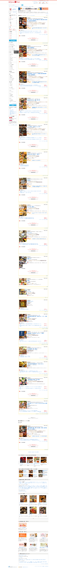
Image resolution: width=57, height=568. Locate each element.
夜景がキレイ (32, 487)
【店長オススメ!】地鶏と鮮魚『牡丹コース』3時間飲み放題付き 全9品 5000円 (29, 439)
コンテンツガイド (39, 1)
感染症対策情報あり (12, 72)
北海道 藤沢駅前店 (30, 47)
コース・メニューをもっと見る (43, 34)
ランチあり (11, 68)
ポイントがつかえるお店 (12, 49)
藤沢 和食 (34, 559)
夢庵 (29, 562)
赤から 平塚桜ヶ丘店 (43, 463)
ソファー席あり (12, 79)
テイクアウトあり (12, 69)
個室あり (11, 75)
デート (10, 55)
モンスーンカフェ (39, 562)
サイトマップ (36, 566)
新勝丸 (28, 280)
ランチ (14, 28)
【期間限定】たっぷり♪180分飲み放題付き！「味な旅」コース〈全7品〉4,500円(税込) (30, 58)
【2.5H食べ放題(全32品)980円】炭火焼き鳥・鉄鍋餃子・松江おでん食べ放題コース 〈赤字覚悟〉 (30, 31)
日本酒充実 (11, 94)
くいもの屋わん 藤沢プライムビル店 (33, 126)
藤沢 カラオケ (30, 559)
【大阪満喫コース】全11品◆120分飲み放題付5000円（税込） (27, 217)
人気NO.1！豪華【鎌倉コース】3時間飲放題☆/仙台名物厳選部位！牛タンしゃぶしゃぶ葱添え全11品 (31, 138)
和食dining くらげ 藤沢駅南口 (45, 328)
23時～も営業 (21, 487)
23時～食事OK (25, 487)
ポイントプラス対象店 (12, 50)
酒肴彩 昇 (29, 258)
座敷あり (11, 77)
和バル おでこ (29, 232)
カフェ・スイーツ (22, 483)
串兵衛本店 (20, 514)
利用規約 (43, 566)
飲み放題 (11, 65)
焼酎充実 (11, 95)
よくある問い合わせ (35, 1)
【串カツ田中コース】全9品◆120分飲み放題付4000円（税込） (27, 218)
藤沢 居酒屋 (20, 559)
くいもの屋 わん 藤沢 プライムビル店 (44, 149)
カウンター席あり (12, 78)
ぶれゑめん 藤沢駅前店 (46, 95)
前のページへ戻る (11, 6)
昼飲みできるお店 (45, 474)
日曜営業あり (11, 100)
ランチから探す (20, 557)
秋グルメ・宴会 (11, 109)
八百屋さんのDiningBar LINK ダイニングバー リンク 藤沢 (37, 464)
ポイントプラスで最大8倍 (23, 527)
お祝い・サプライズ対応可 (13, 101)
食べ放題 (11, 66)
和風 (31, 6)
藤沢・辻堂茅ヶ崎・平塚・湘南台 (23, 6)
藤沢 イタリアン (24, 559)
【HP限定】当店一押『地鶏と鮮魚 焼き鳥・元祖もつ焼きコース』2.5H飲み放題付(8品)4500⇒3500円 (30, 33)
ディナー (11, 28)
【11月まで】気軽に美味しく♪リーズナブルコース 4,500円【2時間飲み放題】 (29, 410)
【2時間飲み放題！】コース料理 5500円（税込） (25, 192)
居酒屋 (29, 6)
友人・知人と (11, 53)
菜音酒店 (28, 180)
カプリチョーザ (21, 562)
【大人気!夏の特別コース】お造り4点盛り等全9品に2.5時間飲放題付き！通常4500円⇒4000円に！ (30, 139)
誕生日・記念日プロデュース (13, 112)
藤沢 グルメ (27, 6)
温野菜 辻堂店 (30, 514)
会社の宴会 (11, 58)
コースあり (11, 67)
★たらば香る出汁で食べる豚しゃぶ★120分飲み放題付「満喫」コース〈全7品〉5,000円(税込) (30, 59)
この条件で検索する (12, 40)
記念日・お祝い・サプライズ (13, 57)
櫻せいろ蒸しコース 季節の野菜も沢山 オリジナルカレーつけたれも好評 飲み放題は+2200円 (31, 387)
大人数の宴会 (11, 60)
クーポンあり (11, 91)
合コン (10, 61)
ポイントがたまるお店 (12, 48)
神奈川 (18, 6)
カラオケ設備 (40, 487)
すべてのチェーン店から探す (44, 563)
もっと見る (47, 13)
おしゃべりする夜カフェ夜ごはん (25, 474)
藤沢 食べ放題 (40, 559)
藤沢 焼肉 (27, 559)
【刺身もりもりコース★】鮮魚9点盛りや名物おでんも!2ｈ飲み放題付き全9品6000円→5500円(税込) (30, 111)
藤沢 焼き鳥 (44, 559)
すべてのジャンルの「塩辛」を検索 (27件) (31, 15)
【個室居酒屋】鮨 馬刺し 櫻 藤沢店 (33, 379)
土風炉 (36, 562)
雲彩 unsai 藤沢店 (46, 449)
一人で (10, 56)
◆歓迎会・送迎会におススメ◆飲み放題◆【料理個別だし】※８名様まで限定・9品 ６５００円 (30, 324)
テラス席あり (11, 80)
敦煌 (34, 562)
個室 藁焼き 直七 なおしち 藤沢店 (45, 344)
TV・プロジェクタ (37, 487)
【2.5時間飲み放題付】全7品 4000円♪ (24, 309)
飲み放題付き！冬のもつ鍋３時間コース (36, 160)
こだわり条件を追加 (13, 103)
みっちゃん (29, 291)
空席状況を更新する (33, 92)
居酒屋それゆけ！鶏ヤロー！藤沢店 (33, 154)
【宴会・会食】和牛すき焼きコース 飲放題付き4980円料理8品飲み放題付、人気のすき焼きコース (30, 341)
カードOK (11, 99)
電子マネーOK (39, 486)
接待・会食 (11, 59)
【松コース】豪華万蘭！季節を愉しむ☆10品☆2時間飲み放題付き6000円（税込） (29, 244)
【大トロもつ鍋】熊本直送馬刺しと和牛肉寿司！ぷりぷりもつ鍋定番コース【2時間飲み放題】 (30, 411)
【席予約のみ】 (22, 340)
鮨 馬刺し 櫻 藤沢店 (46, 398)
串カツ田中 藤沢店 (30, 206)
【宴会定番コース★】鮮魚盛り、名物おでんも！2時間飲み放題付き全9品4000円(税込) (30, 112)
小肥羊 (27, 562)
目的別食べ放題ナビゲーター (13, 111)
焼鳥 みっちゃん (46, 297)
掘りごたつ (11, 76)
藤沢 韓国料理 (37, 559)
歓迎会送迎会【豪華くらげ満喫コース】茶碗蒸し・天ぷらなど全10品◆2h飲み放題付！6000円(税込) (30, 325)
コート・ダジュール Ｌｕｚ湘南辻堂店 (23, 463)
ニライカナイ (24, 562)
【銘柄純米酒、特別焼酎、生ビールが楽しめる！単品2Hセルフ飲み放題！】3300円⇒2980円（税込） (30, 191)
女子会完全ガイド (12, 110)
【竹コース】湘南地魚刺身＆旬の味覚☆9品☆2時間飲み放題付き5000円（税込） (29, 243)
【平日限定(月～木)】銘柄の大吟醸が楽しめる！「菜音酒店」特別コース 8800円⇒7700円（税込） (39, 186)
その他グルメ (26, 483)
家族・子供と (11, 54)
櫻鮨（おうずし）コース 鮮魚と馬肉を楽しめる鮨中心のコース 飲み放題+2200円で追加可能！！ (30, 388)
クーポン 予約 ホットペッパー (45, 1)
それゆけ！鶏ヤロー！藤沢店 (45, 175)
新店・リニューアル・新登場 (25, 470)
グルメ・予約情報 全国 (15, 6)
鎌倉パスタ (32, 562)
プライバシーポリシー (40, 566)
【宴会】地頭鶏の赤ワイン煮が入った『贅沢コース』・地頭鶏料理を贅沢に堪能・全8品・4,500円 (31, 372)
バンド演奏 (44, 487)
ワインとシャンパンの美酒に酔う (35, 470)
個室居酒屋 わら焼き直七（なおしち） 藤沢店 (35, 333)
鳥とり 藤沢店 (39, 514)
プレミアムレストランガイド (33, 547)
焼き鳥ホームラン (30, 301)
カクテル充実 (11, 96)
